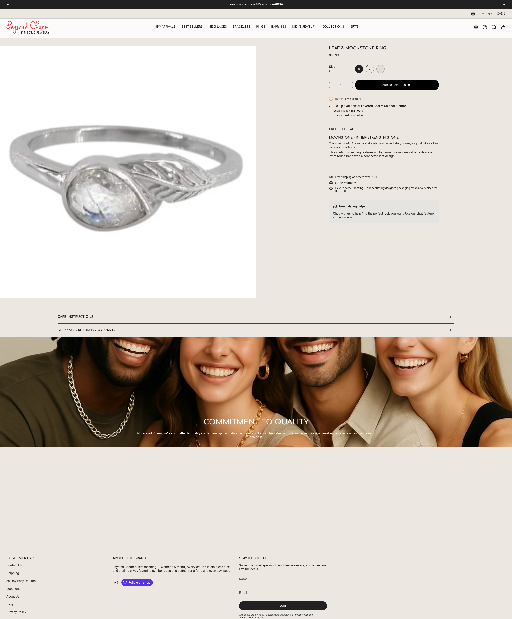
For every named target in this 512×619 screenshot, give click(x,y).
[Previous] (8, 4)
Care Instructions (75, 317)
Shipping (12, 573)
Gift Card (485, 13)
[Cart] (503, 27)
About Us (12, 596)
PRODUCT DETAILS (343, 129)
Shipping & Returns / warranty (87, 330)
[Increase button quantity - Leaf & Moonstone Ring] (348, 85)
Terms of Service (247, 617)
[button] (164, 27)
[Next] (504, 4)
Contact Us (14, 565)
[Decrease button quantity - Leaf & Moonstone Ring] (334, 85)
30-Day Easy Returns (21, 581)
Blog (9, 604)
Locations (13, 589)
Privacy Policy (16, 612)
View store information (349, 115)
